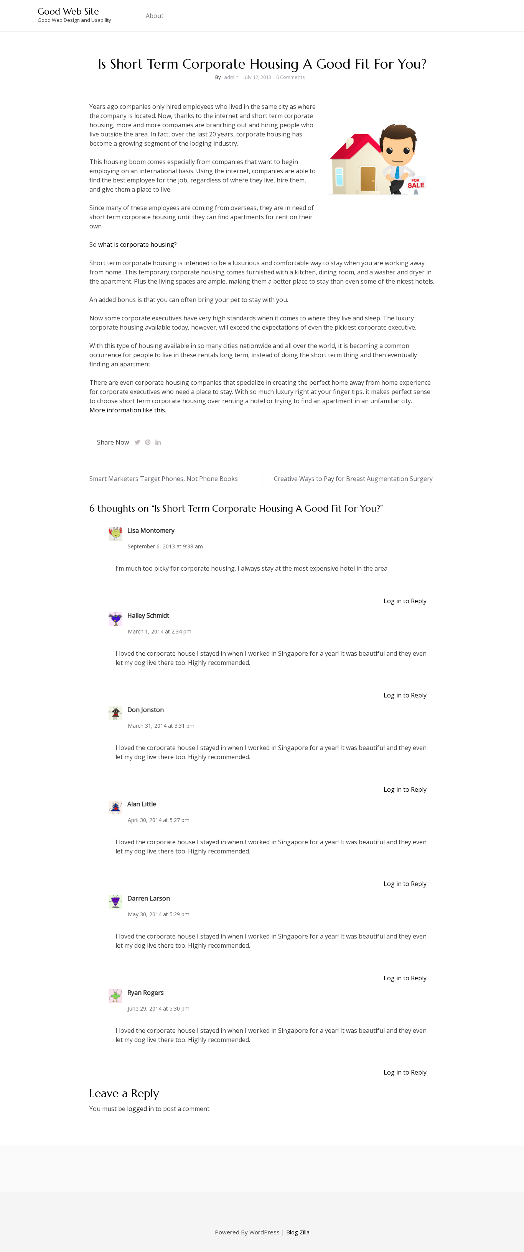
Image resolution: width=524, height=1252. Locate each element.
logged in (140, 1108)
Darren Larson (148, 898)
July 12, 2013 (257, 77)
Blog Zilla (298, 1232)
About (154, 15)
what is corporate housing (136, 244)
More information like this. (127, 410)
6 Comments (290, 77)
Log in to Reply (405, 601)
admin (231, 77)
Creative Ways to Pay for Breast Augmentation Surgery (353, 478)
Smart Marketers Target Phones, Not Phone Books (163, 478)
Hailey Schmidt (148, 615)
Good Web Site (68, 11)
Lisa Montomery (151, 530)
